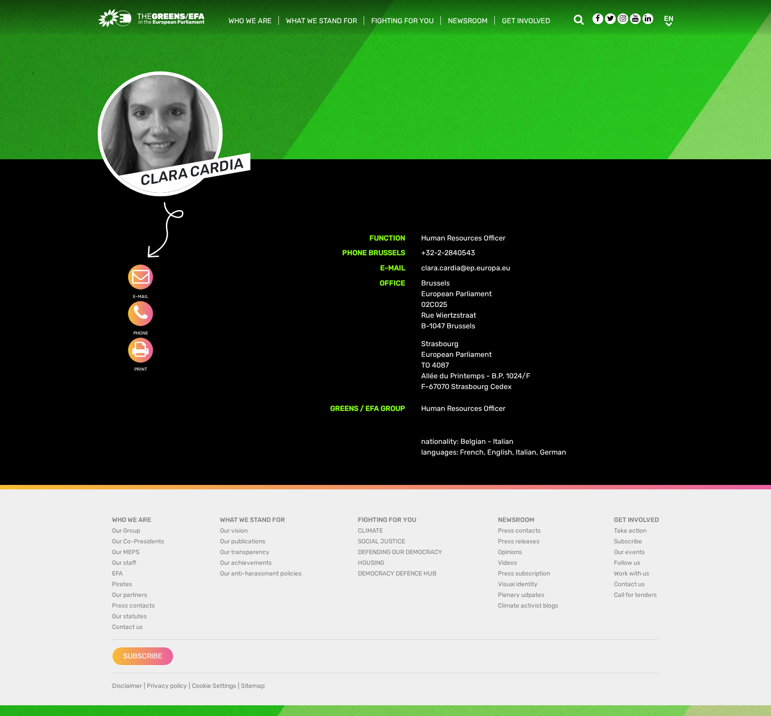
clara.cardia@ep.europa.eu (465, 268)
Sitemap (253, 686)
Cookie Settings (214, 686)
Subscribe (142, 656)
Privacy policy (167, 686)
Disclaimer (127, 686)
